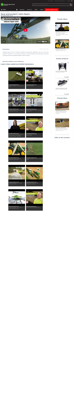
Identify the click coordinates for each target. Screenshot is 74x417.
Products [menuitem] (29, 9)
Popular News (62, 98)
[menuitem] (2, 9)
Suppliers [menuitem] (22, 9)
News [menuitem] (36, 9)
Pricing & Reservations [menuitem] (51, 9)
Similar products (62, 58)
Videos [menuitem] (41, 9)
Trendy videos (62, 19)
